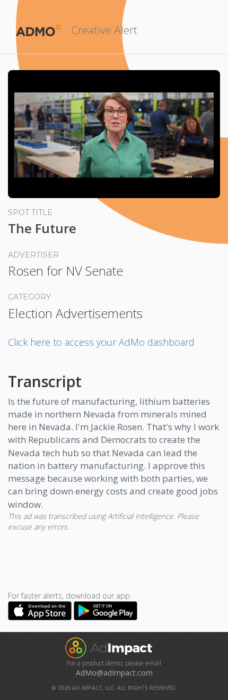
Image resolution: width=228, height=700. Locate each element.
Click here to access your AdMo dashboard (101, 342)
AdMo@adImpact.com (114, 673)
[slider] (114, 177)
